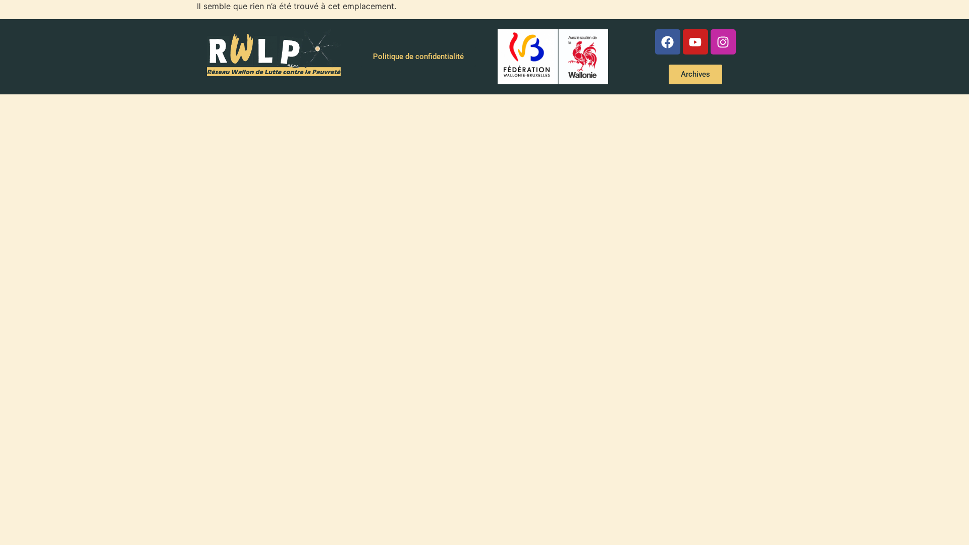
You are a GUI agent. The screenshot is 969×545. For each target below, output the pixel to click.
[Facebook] (667, 41)
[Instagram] (723, 41)
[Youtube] (695, 41)
